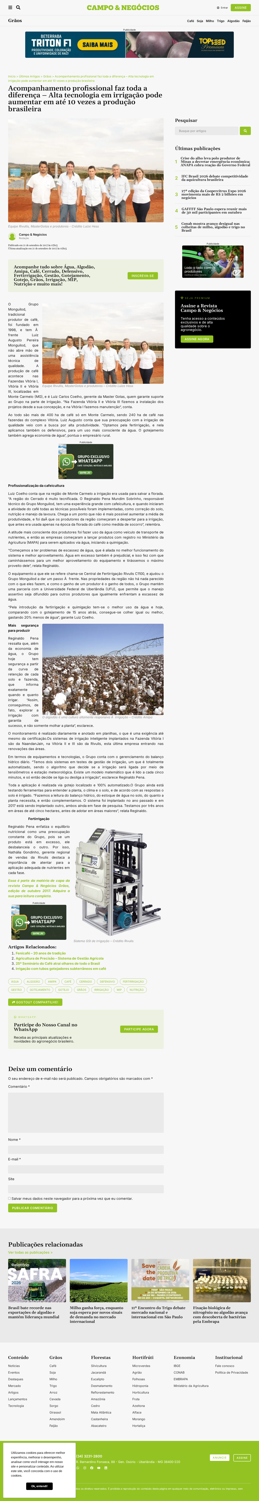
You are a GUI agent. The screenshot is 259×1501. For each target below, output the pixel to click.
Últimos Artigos (29, 76)
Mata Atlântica (101, 1412)
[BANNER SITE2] (129, 57)
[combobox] (206, 131)
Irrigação (101, 989)
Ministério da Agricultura (191, 1386)
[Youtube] (99, 1468)
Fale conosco (224, 1366)
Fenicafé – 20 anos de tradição (41, 953)
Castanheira (99, 1419)
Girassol (55, 1412)
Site (11, 1179)
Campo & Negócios (33, 234)
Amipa (52, 981)
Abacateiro (99, 1426)
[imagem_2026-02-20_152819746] (85, 478)
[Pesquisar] (245, 131)
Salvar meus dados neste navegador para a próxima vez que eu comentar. (72, 1198)
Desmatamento (101, 1386)
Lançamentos (17, 1399)
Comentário (19, 1086)
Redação (24, 238)
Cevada (54, 1399)
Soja (200, 21)
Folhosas (138, 1379)
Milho (210, 21)
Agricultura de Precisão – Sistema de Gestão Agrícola (60, 958)
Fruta (136, 1399)
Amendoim (57, 1419)
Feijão (247, 21)
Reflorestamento (102, 1392)
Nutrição (137, 989)
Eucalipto (97, 1379)
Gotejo (63, 989)
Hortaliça (138, 1426)
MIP (119, 989)
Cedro (95, 1406)
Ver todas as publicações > (30, 1252)
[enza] (213, 277)
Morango (138, 1419)
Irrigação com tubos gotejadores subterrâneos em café (61, 969)
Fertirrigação (133, 981)
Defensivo (107, 981)
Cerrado (85, 981)
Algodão (233, 21)
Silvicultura (99, 1366)
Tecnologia (16, 1406)
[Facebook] (92, 1468)
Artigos (13, 1392)
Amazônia (98, 1399)
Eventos (14, 1372)
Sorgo (53, 1406)
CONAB (179, 1372)
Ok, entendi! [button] (39, 1486)
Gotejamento (40, 989)
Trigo (220, 21)
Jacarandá (98, 1372)
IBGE (177, 1366)
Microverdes (141, 1366)
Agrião (137, 1372)
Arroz (53, 1392)
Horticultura (140, 1392)
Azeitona (138, 1406)
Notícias (14, 1366)
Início (12, 76)
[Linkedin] (106, 1468)
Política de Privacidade (231, 1372)
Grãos (15, 21)
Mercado (14, 1386)
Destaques (15, 1379)
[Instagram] (85, 1468)
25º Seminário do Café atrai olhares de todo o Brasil (58, 963)
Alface (136, 1412)
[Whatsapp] (78, 1468)
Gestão (16, 989)
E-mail (14, 1159)
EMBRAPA (181, 1379)
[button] (10, 8)
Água (15, 981)
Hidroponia (140, 1386)
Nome (14, 1139)
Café (190, 21)
